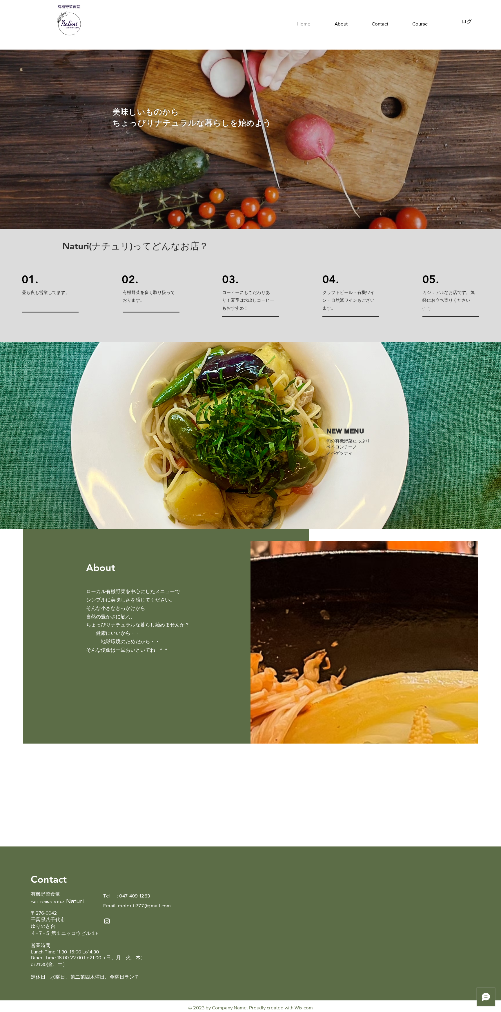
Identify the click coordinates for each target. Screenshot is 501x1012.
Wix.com (304, 1007)
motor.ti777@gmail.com (144, 905)
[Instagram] (107, 921)
